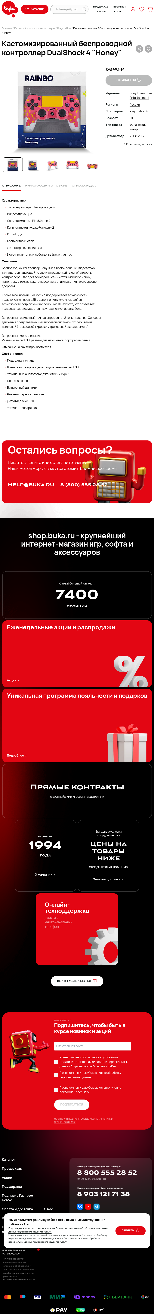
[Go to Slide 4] (72, 164)
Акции (101, 11)
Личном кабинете (64, 1122)
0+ (131, 118)
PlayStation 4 (139, 111)
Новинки (119, 7)
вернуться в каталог (74, 981)
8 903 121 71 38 (103, 1194)
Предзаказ (101, 7)
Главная (7, 28)
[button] (51, 109)
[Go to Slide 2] (32, 164)
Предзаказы (12, 1169)
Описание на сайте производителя (26, 347)
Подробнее (15, 755)
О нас (118, 11)
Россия (135, 104)
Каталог (19, 28)
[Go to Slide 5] (92, 164)
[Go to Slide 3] (52, 164)
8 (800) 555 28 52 (84, 485)
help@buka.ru (31, 485)
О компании (43, 874)
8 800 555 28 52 (107, 1173)
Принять (128, 1230)
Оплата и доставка (106, 879)
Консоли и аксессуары (41, 28)
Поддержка (12, 1187)
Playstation (64, 28)
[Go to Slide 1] (12, 164)
